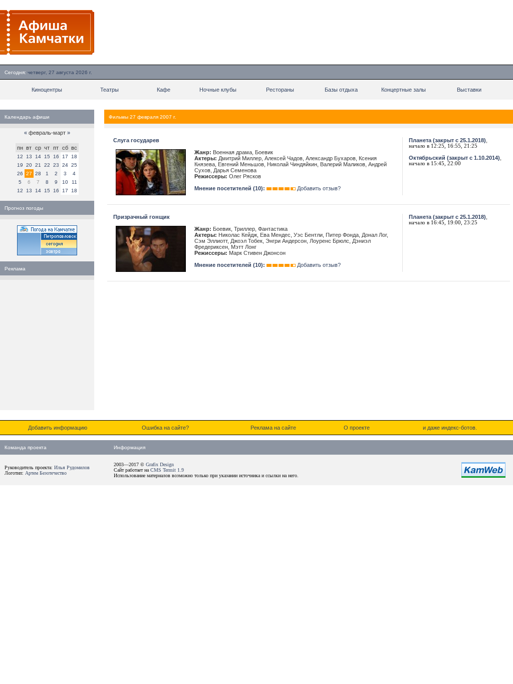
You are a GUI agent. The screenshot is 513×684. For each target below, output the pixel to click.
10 (65, 182)
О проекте (357, 428)
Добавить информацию (57, 428)
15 (47, 156)
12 (20, 156)
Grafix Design (160, 464)
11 (74, 182)
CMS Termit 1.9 (167, 470)
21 (38, 165)
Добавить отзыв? (319, 188)
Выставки (469, 90)
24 (65, 165)
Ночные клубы (217, 90)
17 (65, 156)
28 (38, 173)
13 (29, 156)
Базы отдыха (341, 90)
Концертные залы (403, 90)
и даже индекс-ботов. (450, 428)
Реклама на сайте (273, 428)
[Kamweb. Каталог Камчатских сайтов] (483, 476)
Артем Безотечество (46, 473)
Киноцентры (47, 90)
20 (29, 165)
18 (74, 156)
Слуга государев (136, 140)
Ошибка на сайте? (165, 428)
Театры (109, 90)
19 (20, 165)
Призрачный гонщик (141, 217)
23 (56, 165)
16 (56, 156)
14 (38, 156)
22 (47, 165)
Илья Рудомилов (72, 467)
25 (74, 165)
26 (20, 173)
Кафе (163, 90)
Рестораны (280, 90)
